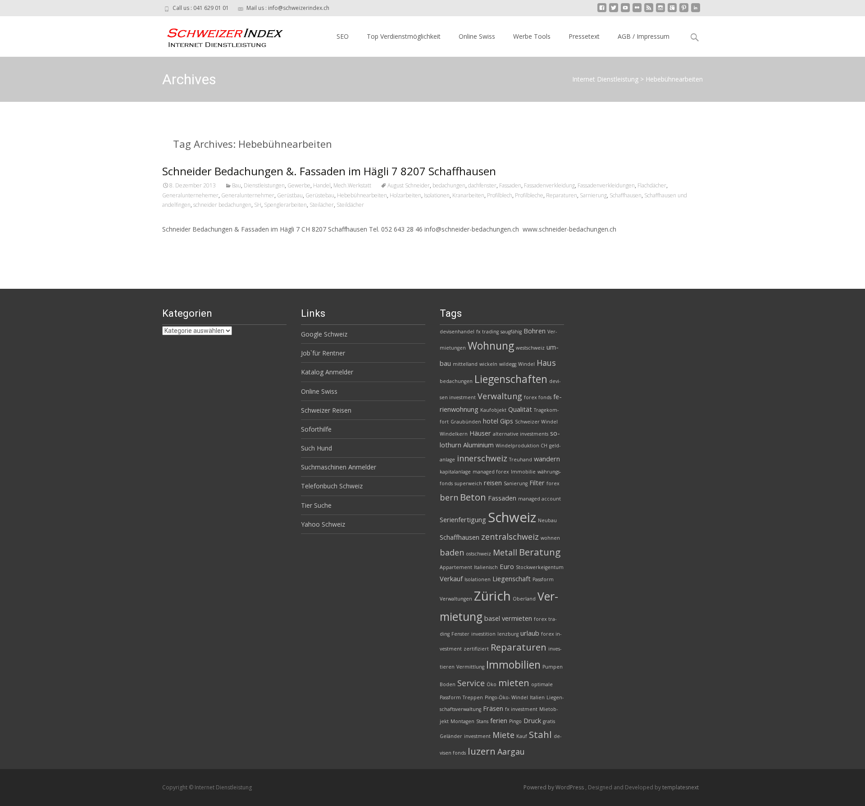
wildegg (507, 364)
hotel (490, 420)
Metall (505, 552)
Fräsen (493, 708)
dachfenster (482, 185)
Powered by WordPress (554, 787)
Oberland (524, 599)
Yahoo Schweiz (323, 524)
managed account (539, 499)
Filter (537, 482)
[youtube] (625, 11)
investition (483, 634)
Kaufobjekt (493, 410)
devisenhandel (457, 331)
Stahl (540, 734)
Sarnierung (593, 195)
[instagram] (660, 11)
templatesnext (680, 787)
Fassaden (510, 185)
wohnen (550, 538)
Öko (491, 684)
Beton (473, 497)
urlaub (529, 633)
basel (492, 618)
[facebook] (601, 11)
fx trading (487, 331)
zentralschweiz (510, 536)
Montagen (462, 721)
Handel (322, 185)
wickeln (488, 364)
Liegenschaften (510, 379)
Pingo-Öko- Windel (506, 697)
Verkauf (451, 578)
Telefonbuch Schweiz (332, 486)
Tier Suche (316, 505)
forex (553, 483)
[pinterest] (683, 11)
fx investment (521, 709)
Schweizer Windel (536, 422)
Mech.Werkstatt (352, 185)
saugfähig (511, 331)
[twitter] (613, 11)
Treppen (473, 697)
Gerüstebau (319, 195)
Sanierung (516, 483)
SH (257, 205)
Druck (532, 720)
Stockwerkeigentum (540, 567)
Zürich (492, 595)
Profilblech (499, 195)
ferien (498, 720)
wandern (547, 458)
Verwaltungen (456, 599)
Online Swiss (477, 36)
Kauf (521, 736)
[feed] (648, 11)
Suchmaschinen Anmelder (338, 467)
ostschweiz (478, 554)
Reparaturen (561, 195)
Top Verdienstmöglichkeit (404, 36)
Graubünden (466, 422)
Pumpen (552, 667)
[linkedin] (695, 11)
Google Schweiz (324, 334)
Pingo (515, 721)
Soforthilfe (316, 429)
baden (452, 552)
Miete (503, 734)
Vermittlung (470, 667)
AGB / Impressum (643, 36)
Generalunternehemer (190, 195)
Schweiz (512, 517)
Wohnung (491, 345)
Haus (546, 362)
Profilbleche (529, 195)
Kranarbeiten (468, 195)
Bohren (535, 330)
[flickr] (637, 11)
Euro (507, 566)
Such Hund (316, 448)
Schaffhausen (626, 195)
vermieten (517, 618)
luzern (482, 751)
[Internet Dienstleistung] (218, 34)
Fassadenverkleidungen (606, 185)
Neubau (547, 520)
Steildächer (350, 205)
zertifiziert (476, 649)
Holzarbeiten (405, 195)
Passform (543, 579)
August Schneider (408, 185)
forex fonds (537, 397)
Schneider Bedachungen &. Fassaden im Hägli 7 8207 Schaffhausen (329, 171)
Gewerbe (298, 185)
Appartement (456, 567)
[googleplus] (672, 11)
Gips (506, 420)
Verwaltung (500, 396)
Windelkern (454, 434)
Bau (236, 185)
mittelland (465, 364)
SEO (343, 36)
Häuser (480, 432)
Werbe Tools (532, 36)
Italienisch (486, 567)
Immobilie (523, 472)
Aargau (511, 751)
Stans (482, 721)
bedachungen (448, 185)
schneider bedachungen (222, 205)
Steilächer (322, 205)
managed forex (491, 472)
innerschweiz (482, 458)
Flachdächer (651, 185)
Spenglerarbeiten (285, 205)
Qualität (520, 409)
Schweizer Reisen (326, 410)
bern (449, 497)
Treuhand (520, 459)
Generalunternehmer (247, 195)
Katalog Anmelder (327, 372)
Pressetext (584, 36)
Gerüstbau (290, 195)
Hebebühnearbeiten (362, 195)
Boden (447, 684)
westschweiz (530, 348)
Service (471, 683)
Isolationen (437, 195)
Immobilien (513, 664)
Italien (537, 697)
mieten (513, 682)
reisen (493, 482)
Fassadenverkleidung (549, 185)
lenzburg (508, 634)
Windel (526, 364)
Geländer (451, 736)
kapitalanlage (455, 472)
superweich (468, 483)
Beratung (539, 552)
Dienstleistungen (264, 185)
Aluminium (478, 444)
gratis (549, 721)
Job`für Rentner (323, 353)
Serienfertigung (463, 519)
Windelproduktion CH (521, 445)
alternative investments (520, 434)
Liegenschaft (511, 578)
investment (477, 736)
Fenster (460, 634)
